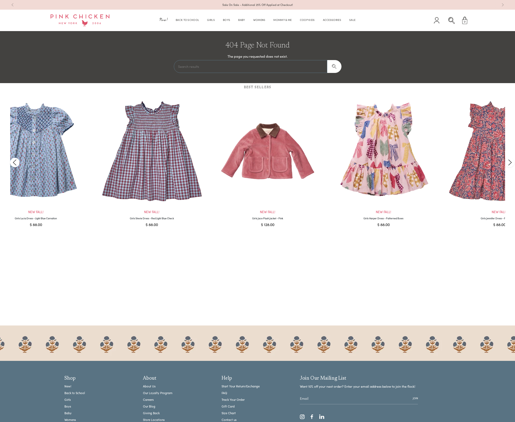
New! (67, 386)
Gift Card (228, 406)
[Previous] (12, 4)
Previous (15, 162)
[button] (164, 20)
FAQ (224, 393)
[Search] (334, 66)
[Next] (502, 4)
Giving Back (151, 413)
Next (509, 162)
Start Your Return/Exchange (241, 386)
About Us (149, 386)
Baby (68, 413)
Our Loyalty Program (157, 393)
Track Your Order (233, 400)
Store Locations (154, 420)
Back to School (74, 393)
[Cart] (464, 20)
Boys (67, 406)
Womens (70, 420)
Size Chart (229, 413)
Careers (148, 400)
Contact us (229, 420)
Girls (67, 400)
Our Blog (149, 406)
